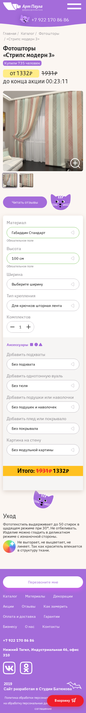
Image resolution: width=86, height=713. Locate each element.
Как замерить (55, 606)
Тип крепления (21, 295)
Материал (17, 222)
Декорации (63, 596)
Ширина (15, 274)
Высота (14, 248)
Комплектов (19, 317)
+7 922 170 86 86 (50, 20)
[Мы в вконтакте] (11, 668)
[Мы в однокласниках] (28, 667)
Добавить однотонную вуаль (35, 375)
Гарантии (52, 616)
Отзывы (29, 606)
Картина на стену (24, 440)
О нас (29, 626)
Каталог (10, 596)
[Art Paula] (22, 7)
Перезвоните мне (43, 582)
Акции (8, 606)
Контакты (51, 626)
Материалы (35, 596)
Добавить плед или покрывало (37, 418)
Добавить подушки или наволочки (41, 397)
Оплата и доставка (19, 616)
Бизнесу (10, 626)
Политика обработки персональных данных (36, 698)
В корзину (62, 700)
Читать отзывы (25, 202)
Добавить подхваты (26, 354)
